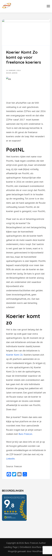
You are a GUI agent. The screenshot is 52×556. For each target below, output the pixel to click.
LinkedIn (10, 458)
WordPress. (37, 551)
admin (14, 73)
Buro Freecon (25, 433)
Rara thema (42, 547)
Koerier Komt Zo (14, 354)
